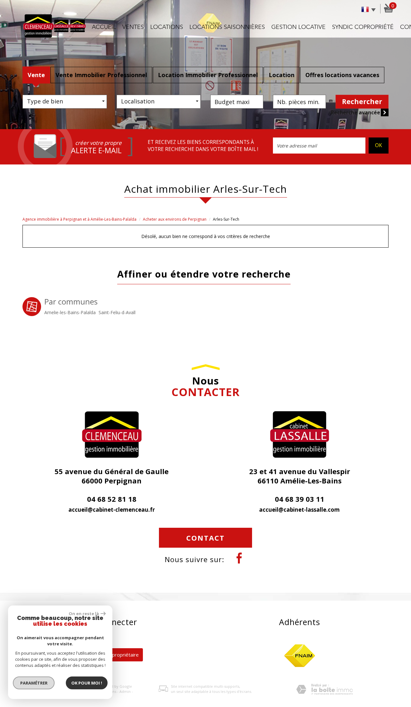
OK (378, 145)
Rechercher (362, 101)
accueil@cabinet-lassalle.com (299, 509)
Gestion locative (298, 27)
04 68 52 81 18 (111, 499)
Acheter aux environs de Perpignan (174, 219)
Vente (36, 75)
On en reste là (84, 613)
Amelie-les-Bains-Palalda (70, 312)
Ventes (133, 27)
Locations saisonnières (227, 27)
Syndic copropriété (363, 27)
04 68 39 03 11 (299, 499)
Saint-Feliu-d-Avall (117, 312)
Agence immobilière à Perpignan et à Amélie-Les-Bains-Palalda (79, 219)
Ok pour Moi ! (86, 683)
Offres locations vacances (342, 75)
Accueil (104, 27)
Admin (125, 691)
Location (281, 75)
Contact (205, 538)
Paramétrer (34, 683)
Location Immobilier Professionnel (208, 75)
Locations (166, 27)
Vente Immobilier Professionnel (101, 75)
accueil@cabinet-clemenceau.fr (111, 509)
